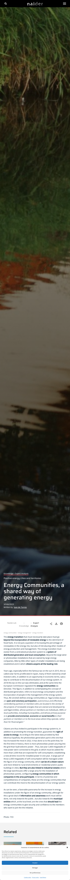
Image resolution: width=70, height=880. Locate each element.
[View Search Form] (6, 4)
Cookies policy (27, 877)
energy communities (10, 633)
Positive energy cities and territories (22, 578)
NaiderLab (11, 622)
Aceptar (35, 863)
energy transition (37, 633)
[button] (67, 847)
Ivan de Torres (20, 607)
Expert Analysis (35, 624)
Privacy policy (35, 877)
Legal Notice (43, 877)
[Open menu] (64, 3)
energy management (24, 633)
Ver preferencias (35, 873)
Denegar (35, 868)
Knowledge (24, 625)
